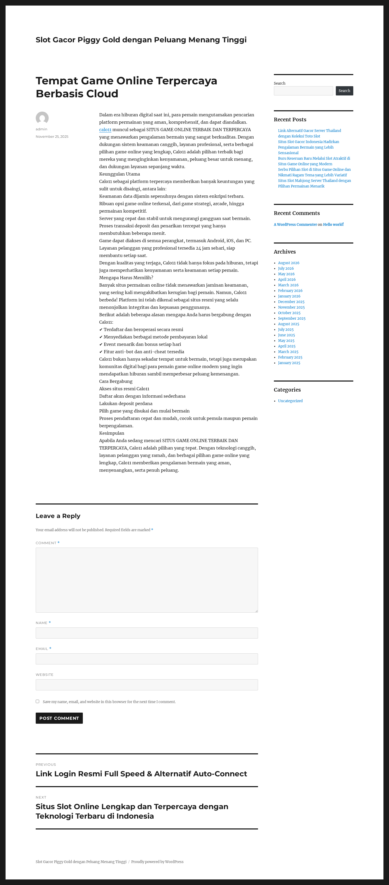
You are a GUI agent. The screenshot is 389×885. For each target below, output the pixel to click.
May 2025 (286, 340)
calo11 (105, 129)
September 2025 (292, 318)
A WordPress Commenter (295, 224)
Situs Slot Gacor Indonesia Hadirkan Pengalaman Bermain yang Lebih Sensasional (308, 147)
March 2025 (288, 352)
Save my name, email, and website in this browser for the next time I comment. (109, 702)
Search (280, 83)
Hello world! (333, 224)
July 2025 (286, 329)
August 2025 (288, 324)
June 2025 (286, 335)
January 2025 (289, 363)
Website (45, 674)
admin (41, 129)
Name (43, 623)
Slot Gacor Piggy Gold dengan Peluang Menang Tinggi (141, 39)
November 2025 (291, 307)
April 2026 (287, 279)
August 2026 (289, 263)
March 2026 (288, 285)
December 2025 (291, 302)
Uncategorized (290, 401)
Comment (48, 543)
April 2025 (287, 346)
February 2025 (290, 357)
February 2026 (290, 290)
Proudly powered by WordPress (157, 862)
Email (44, 648)
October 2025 (289, 313)
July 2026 (286, 268)
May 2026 (286, 274)
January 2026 (289, 296)
